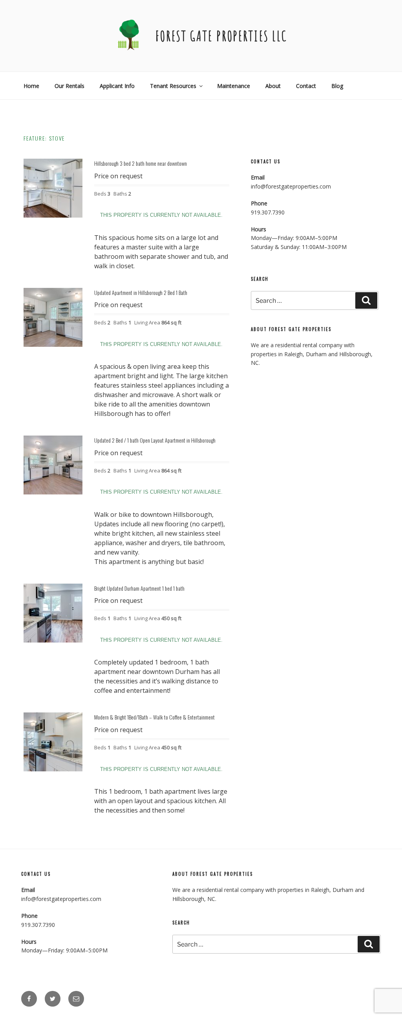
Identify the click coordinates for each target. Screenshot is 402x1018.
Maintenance (233, 86)
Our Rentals (69, 86)
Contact (306, 86)
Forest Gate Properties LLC (221, 36)
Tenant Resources (173, 86)
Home (31, 86)
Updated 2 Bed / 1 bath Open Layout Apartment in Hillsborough (155, 440)
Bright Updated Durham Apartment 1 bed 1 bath (139, 588)
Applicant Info (117, 86)
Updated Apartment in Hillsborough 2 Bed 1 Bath (140, 292)
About (273, 86)
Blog (337, 86)
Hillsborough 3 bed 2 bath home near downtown (140, 163)
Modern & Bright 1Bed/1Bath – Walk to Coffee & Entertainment (154, 717)
